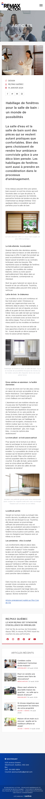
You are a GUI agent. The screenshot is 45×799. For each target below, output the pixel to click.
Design (11, 81)
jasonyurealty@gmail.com (22, 772)
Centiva (27, 796)
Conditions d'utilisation (34, 791)
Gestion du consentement (23, 792)
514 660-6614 (14, 769)
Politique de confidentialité (13, 791)
